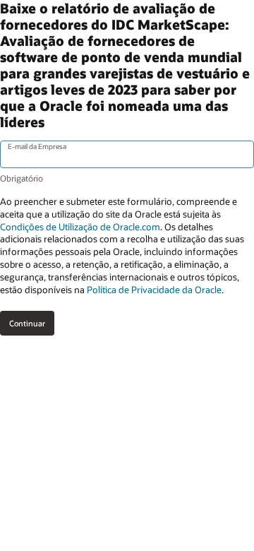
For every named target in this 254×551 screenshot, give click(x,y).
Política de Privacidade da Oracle (154, 289)
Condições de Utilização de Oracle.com (80, 226)
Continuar (27, 323)
